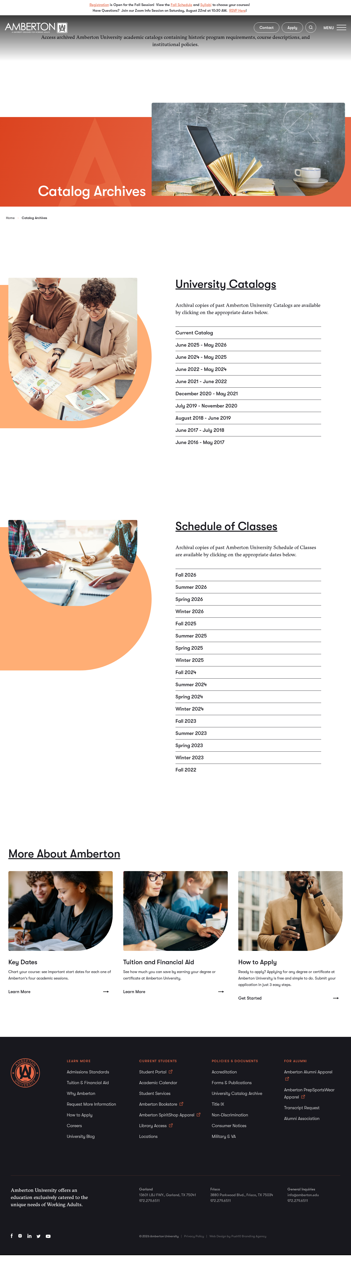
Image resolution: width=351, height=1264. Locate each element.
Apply (292, 28)
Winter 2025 (190, 660)
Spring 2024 (189, 697)
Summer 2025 (191, 636)
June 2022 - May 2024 (201, 369)
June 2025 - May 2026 (201, 345)
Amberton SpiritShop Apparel (167, 1115)
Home (10, 218)
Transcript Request (301, 1107)
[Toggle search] (310, 28)
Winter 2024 (190, 709)
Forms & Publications (232, 1082)
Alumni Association (301, 1118)
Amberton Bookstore (158, 1104)
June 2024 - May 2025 (201, 357)
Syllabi (206, 5)
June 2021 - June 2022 (201, 381)
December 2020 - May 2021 (207, 393)
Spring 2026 (189, 599)
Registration (99, 5)
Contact (267, 28)
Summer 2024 (191, 684)
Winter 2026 (190, 611)
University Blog (81, 1136)
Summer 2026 (191, 587)
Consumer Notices (229, 1125)
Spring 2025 (189, 648)
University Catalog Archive (237, 1093)
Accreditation (224, 1072)
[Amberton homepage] (36, 31)
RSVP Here (237, 10)
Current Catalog (194, 333)
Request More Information (91, 1104)
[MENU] (341, 27)
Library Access (153, 1125)
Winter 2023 (190, 758)
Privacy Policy (194, 1236)
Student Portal (153, 1072)
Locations (148, 1136)
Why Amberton (81, 1093)
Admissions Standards (88, 1072)
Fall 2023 (186, 721)
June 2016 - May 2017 (200, 442)
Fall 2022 (186, 770)
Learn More (19, 991)
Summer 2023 (191, 733)
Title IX (218, 1104)
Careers (74, 1125)
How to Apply (79, 1115)
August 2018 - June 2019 (203, 418)
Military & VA (224, 1136)
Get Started (250, 998)
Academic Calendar (158, 1082)
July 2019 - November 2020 (206, 406)
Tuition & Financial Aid (88, 1082)
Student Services (154, 1093)
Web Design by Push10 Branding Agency (237, 1236)
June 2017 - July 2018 (200, 430)
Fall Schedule (181, 5)
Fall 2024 (186, 672)
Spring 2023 (189, 745)
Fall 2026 (186, 575)
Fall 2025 (186, 624)
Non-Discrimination (230, 1115)
